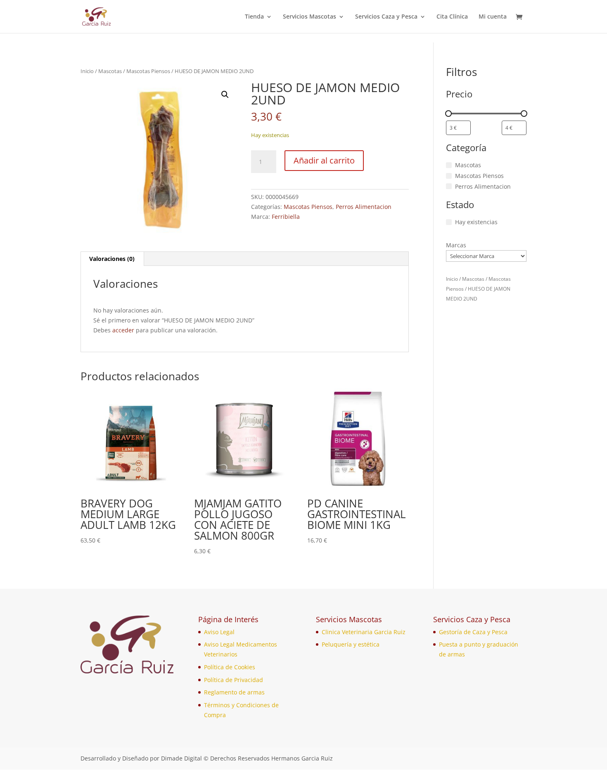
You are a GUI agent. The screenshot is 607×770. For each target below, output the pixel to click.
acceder (123, 330)
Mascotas (110, 71)
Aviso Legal (219, 632)
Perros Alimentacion (363, 207)
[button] (225, 94)
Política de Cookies (229, 667)
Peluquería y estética (350, 644)
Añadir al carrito (324, 160)
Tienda (254, 17)
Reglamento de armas (234, 692)
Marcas (456, 245)
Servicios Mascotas (309, 17)
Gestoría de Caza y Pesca (473, 632)
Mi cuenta (493, 17)
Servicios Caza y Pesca (386, 17)
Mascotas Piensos (148, 71)
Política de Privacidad (233, 680)
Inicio (87, 71)
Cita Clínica (452, 17)
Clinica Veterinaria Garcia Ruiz (363, 632)
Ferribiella (286, 216)
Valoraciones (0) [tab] (112, 259)
